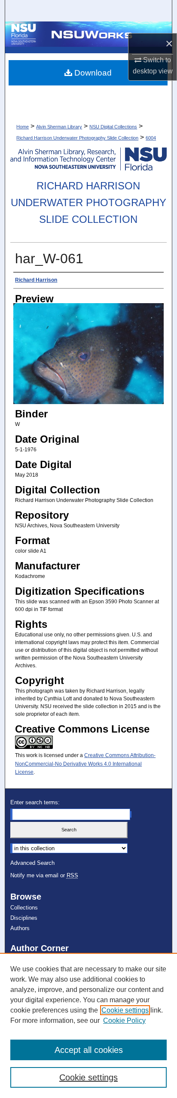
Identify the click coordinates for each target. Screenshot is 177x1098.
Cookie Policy (124, 1020)
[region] (88, 1025)
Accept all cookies (89, 1050)
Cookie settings (125, 1010)
